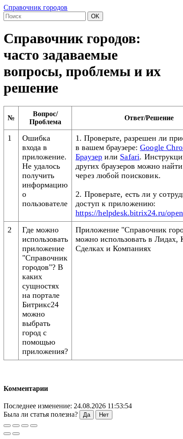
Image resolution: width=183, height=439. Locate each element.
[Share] (16, 425)
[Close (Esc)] (7, 425)
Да (86, 414)
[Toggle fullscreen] (24, 425)
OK (95, 16)
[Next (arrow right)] (16, 433)
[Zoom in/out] (33, 425)
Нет (104, 414)
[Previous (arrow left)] (7, 433)
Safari (129, 156)
